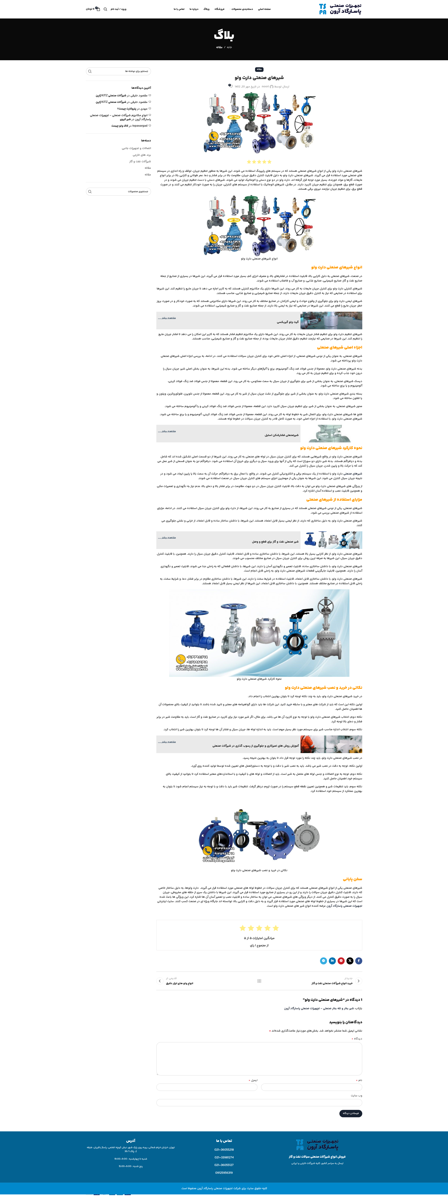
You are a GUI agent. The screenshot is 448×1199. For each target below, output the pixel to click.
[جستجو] (105, 9)
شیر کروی (125, 119)
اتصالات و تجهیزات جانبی (136, 148)
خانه (229, 47)
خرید (289, 704)
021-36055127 (224, 1165)
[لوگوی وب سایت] (340, 9)
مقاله (219, 47)
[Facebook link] (358, 960)
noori (265, 87)
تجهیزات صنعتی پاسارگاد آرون (344, 906)
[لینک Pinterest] (341, 960)
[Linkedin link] (332, 960)
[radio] (269, 162)
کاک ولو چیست (119, 126)
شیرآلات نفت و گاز (140, 162)
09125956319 (224, 1172)
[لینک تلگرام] (323, 960)
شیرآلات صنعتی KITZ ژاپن (111, 96)
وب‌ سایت (356, 1096)
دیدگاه (357, 1039)
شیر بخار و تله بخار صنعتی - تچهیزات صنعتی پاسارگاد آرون (319, 1008)
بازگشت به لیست (259, 980)
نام (359, 1080)
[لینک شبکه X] (349, 960)
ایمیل (253, 1080)
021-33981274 (224, 1157)
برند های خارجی (142, 155)
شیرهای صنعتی (352, 474)
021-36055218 (224, 1149)
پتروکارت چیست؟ (126, 109)
